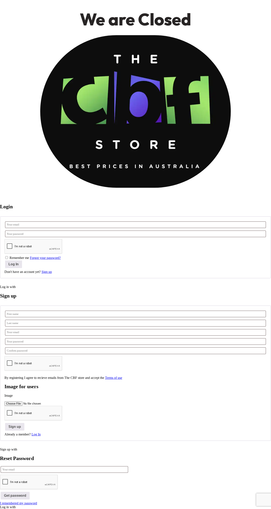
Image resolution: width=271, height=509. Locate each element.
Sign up (46, 272)
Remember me (19, 258)
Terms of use (113, 378)
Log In (36, 434)
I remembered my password (18, 503)
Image (8, 395)
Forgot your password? (45, 258)
